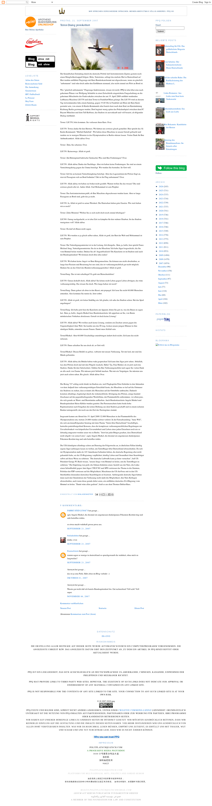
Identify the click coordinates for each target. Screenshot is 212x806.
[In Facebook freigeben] (109, 494)
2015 (161, 230)
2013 (161, 239)
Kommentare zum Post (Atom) (83, 614)
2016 (161, 226)
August (161, 282)
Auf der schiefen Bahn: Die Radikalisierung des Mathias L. (175, 80)
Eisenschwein (73, 551)
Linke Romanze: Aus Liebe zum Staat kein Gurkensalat (174, 96)
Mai (160, 294)
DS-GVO (106, 636)
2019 (161, 214)
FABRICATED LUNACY (77, 510)
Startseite (102, 608)
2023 (161, 198)
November (162, 270)
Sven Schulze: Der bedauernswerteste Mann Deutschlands (173, 64)
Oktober (161, 274)
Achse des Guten (32, 80)
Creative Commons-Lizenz (134, 710)
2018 (161, 218)
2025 (161, 190)
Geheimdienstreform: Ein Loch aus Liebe (174, 110)
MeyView (29, 101)
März (160, 303)
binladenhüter (73, 535)
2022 (161, 202)
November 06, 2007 (78, 596)
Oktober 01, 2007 (77, 577)
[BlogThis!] (103, 494)
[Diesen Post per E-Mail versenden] (100, 494)
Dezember (162, 266)
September (162, 278)
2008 (161, 259)
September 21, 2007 (78, 528)
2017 (161, 222)
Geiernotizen (30, 90)
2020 (161, 210)
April (160, 299)
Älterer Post (139, 608)
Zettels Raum (30, 104)
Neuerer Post (65, 608)
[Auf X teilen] (106, 494)
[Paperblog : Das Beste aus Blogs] (163, 321)
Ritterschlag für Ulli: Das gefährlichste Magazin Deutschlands (174, 49)
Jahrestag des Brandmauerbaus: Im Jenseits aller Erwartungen (173, 144)
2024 (161, 194)
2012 (161, 243)
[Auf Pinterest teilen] (112, 494)
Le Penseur (29, 97)
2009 (161, 255)
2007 (161, 263)
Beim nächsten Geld (33, 83)
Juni (160, 290)
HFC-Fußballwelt (32, 94)
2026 (161, 186)
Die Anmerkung (32, 87)
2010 (161, 251)
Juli (160, 286)
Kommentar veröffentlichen (71, 603)
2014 (161, 234)
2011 (161, 247)
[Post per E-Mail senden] (96, 494)
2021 (161, 206)
